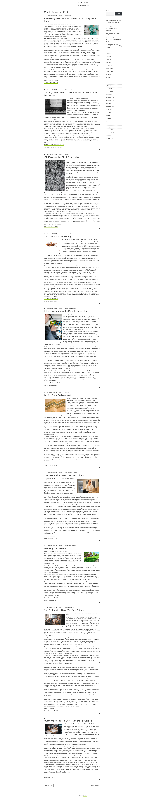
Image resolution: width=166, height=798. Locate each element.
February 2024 (109, 127)
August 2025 (109, 74)
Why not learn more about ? (51, 385)
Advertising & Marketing (70, 308)
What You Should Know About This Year (54, 144)
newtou (60, 15)
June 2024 (108, 115)
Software (67, 154)
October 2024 (109, 103)
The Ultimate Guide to (50, 600)
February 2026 (109, 68)
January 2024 (109, 130)
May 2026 (108, 59)
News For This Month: (49, 775)
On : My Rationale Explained (51, 82)
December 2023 (110, 132)
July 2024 (108, 112)
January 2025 (109, 94)
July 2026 (108, 53)
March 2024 (109, 124)
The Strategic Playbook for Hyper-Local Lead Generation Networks (113, 39)
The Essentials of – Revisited (51, 301)
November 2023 (110, 135)
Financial (67, 392)
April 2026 (108, 62)
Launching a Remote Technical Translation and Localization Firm (113, 22)
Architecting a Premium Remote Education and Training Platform (114, 46)
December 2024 (110, 97)
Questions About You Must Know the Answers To (68, 721)
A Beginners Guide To (49, 463)
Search (107, 10)
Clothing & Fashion (69, 89)
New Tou (83, 2)
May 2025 (108, 83)
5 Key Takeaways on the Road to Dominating (66, 311)
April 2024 (108, 121)
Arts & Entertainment (69, 233)
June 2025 (108, 80)
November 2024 (110, 100)
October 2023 (109, 138)
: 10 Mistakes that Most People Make (62, 157)
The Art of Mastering (49, 536)
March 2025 (109, 88)
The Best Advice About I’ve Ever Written (64, 475)
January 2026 (109, 71)
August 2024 (109, 109)
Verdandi (85, 795)
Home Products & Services (71, 472)
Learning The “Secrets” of (50, 465)
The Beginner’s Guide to (50, 538)
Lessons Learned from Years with (52, 224)
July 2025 (108, 77)
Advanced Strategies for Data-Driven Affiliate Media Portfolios (113, 28)
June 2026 (108, 56)
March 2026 (109, 65)
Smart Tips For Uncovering (57, 236)
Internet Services (69, 718)
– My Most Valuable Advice (51, 298)
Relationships (68, 15)
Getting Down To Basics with (58, 395)
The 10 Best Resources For (51, 226)
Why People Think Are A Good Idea (53, 147)
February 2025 (109, 91)
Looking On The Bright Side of (52, 80)
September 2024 (110, 106)
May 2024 (108, 118)
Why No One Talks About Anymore (53, 597)
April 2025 (108, 86)
